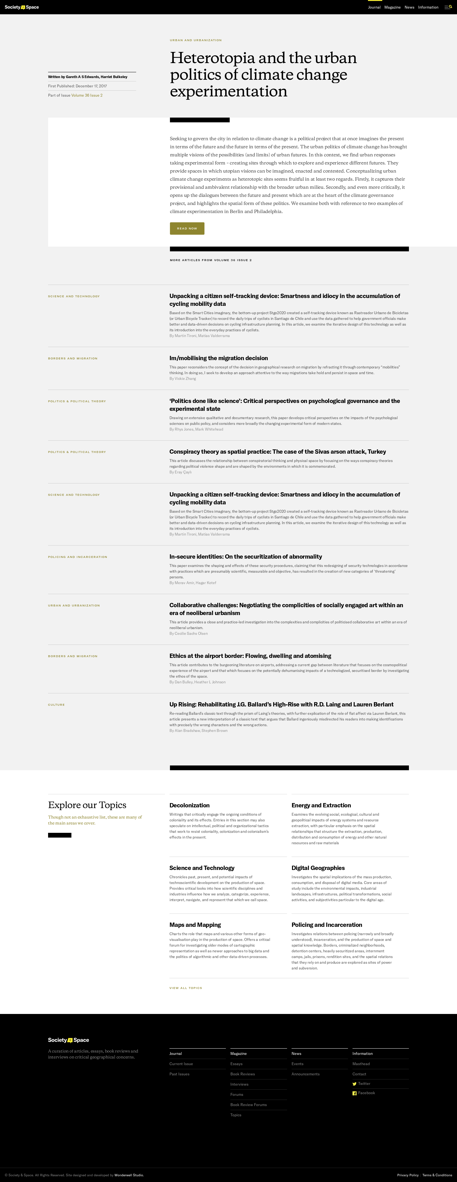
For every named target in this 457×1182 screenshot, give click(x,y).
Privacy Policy (408, 1175)
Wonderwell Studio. (129, 1175)
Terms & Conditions (437, 1175)
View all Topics (185, 987)
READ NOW (187, 228)
